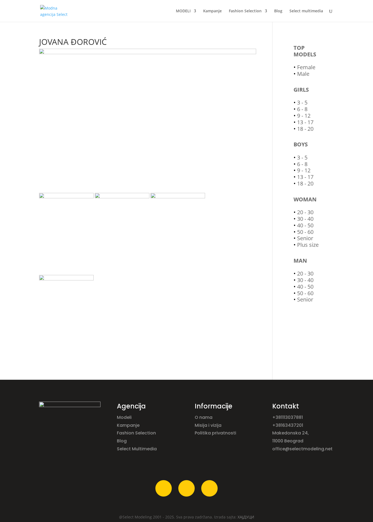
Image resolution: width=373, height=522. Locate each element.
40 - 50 (305, 225)
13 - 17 (305, 122)
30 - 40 (305, 218)
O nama (204, 417)
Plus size (308, 244)
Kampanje (212, 11)
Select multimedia (306, 11)
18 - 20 (305, 128)
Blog (278, 11)
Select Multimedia (137, 449)
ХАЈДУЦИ (246, 517)
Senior (305, 238)
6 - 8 (302, 109)
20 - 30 (305, 212)
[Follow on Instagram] (186, 488)
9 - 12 (303, 115)
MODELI (183, 11)
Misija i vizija (209, 425)
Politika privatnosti (215, 433)
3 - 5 (302, 102)
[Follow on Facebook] (163, 488)
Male (303, 73)
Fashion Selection (245, 11)
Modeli (125, 417)
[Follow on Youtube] (209, 488)
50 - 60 (305, 232)
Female (306, 67)
